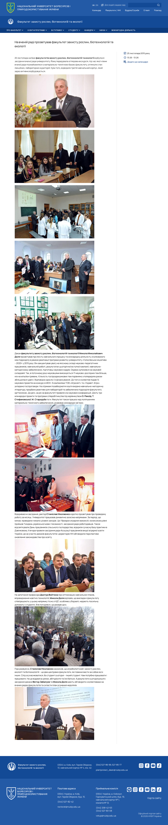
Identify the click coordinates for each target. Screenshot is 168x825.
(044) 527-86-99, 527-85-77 (109, 764)
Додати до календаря (137, 61)
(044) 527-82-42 (65, 801)
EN (97, 5)
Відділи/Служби (132, 10)
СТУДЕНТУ (73, 30)
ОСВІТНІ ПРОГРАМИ (36, 30)
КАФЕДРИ (88, 30)
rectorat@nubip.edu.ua (69, 806)
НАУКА (102, 30)
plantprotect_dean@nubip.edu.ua (112, 770)
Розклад (157, 10)
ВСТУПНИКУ (56, 30)
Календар (96, 10)
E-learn (147, 10)
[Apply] (158, 5)
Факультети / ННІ (113, 10)
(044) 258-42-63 (104, 807)
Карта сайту (154, 798)
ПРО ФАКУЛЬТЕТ (14, 30)
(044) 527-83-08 (104, 810)
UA (93, 5)
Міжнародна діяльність (123, 30)
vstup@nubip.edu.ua (106, 815)
